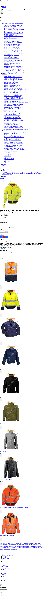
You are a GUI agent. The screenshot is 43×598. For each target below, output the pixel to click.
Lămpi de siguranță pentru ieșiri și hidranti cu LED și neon (11, 139)
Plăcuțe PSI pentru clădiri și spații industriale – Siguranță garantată (12, 96)
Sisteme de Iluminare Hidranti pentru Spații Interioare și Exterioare (12, 146)
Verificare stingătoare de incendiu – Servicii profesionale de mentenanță (13, 148)
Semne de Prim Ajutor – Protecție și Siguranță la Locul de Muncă (12, 46)
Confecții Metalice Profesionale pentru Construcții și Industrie (12, 115)
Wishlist (3, 574)
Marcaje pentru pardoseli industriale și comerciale (10, 86)
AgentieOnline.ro (11, 590)
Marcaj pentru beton (6, 160)
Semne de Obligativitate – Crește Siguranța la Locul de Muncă (12, 44)
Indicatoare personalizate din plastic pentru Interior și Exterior (12, 31)
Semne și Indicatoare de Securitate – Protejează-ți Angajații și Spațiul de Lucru (12, 23)
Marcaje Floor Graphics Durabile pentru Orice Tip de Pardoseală (12, 84)
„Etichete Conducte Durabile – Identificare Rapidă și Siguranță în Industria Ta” (14, 65)
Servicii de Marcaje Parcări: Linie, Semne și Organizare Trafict (12, 101)
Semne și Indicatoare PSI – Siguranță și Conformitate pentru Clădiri (13, 60)
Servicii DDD (30, 172)
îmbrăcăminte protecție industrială (7, 543)
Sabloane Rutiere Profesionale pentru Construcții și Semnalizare (12, 99)
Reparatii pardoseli (4, 174)
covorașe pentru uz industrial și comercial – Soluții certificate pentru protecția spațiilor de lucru (16, 132)
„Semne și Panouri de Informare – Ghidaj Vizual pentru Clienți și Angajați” (14, 72)
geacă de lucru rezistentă (21, 548)
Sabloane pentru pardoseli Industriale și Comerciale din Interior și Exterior (13, 39)
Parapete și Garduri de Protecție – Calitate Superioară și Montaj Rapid (13, 122)
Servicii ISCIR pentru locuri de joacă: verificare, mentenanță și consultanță (13, 143)
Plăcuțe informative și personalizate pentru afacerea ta (11, 94)
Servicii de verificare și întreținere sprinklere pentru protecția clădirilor (13, 142)
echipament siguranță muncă (35, 544)
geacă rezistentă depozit (31, 542)
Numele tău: (2, 252)
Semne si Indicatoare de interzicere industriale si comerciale (11, 58)
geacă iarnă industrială (27, 546)
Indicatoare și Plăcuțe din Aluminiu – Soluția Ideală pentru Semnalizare (13, 33)
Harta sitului (3, 580)
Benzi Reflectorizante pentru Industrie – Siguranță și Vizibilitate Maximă (13, 79)
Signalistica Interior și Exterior (8, 64)
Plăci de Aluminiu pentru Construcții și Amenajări (10, 35)
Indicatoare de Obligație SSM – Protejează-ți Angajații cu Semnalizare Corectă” (14, 29)
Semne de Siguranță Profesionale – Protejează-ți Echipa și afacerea (12, 48)
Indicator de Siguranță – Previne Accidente (9, 34)
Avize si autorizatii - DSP (7, 152)
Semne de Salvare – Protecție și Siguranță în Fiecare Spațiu (11, 47)
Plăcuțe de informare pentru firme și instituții (9, 91)
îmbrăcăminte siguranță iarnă (20, 544)
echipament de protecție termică (4, 549)
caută (10, 10)
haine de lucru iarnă (18, 542)
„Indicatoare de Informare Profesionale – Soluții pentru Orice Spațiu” (13, 67)
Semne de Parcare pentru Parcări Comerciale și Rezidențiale (12, 45)
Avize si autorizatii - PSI (7, 155)
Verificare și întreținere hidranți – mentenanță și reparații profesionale (13, 147)
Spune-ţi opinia (2, 235)
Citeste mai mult (2, 248)
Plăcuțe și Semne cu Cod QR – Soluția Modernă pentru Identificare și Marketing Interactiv (16, 37)
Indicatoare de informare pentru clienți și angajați (10, 28)
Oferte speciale (4, 575)
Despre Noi (3, 565)
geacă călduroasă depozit (26, 547)
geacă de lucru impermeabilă (10, 547)
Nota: (1, 256)
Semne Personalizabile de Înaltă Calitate (9, 54)
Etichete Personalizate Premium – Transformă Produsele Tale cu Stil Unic (13, 26)
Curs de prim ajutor (6, 163)
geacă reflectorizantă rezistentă (23, 543)
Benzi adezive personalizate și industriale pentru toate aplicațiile (12, 76)
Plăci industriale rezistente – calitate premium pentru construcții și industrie (13, 36)
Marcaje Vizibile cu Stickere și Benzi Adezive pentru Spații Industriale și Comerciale (15, 89)
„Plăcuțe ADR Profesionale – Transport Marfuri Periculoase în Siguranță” (13, 104)
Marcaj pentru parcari (6, 161)
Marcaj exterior (22, 173)
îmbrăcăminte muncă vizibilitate (34, 546)
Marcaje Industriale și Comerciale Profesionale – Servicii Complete (12, 85)
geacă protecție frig (13, 545)
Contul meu (3, 572)
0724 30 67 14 (5, 557)
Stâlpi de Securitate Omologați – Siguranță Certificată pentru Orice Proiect (13, 127)
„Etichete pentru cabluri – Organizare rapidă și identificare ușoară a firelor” (13, 66)
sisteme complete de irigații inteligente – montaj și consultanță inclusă (13, 145)
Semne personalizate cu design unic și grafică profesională (11, 55)
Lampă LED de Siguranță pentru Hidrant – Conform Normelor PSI (13, 119)
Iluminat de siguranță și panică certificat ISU (9, 135)
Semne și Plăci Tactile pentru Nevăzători (9, 61)
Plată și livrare (4, 164)
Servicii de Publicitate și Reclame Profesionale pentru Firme (12, 63)
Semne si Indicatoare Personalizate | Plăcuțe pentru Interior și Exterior (13, 59)
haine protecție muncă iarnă (33, 547)
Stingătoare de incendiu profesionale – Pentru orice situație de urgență (13, 128)
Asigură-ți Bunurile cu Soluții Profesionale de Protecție (11, 111)
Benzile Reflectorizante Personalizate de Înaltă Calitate (11, 81)
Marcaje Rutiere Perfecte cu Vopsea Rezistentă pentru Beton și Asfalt (13, 88)
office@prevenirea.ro (6, 559)
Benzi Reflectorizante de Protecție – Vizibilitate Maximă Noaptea (12, 78)
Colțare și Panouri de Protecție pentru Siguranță (10, 114)
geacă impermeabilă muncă (15, 543)
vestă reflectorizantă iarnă (6, 542)
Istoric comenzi (4, 573)
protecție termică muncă (24, 542)
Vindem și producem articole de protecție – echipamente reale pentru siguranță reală (15, 149)
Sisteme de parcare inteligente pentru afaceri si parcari (11, 124)
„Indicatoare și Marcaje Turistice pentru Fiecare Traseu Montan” (12, 69)
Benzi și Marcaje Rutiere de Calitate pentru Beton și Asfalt (11, 80)
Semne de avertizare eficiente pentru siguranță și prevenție (11, 41)
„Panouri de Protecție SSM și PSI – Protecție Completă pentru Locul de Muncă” (14, 70)
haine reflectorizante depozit (6, 544)
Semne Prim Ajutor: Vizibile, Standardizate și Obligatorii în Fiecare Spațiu (13, 56)
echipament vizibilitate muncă (6, 545)
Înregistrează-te (4, 6)
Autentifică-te (4, 7)
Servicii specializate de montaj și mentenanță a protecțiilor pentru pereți (13, 144)
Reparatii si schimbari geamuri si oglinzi (9, 159)
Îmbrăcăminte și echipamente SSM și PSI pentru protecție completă (12, 136)
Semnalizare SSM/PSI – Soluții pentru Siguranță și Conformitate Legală (13, 40)
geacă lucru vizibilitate (13, 542)
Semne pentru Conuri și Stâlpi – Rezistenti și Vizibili (11, 51)
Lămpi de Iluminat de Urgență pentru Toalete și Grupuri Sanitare (12, 138)
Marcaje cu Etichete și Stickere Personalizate (9, 83)
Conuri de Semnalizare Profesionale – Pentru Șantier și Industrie (12, 116)
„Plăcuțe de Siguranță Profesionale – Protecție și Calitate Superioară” (13, 106)
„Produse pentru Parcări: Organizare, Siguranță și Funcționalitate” (12, 107)
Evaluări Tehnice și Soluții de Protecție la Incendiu (10, 133)
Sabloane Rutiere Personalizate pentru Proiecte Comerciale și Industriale (13, 98)
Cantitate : (1, 229)
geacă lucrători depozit (13, 544)
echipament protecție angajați (32, 543)
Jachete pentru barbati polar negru (5, 395)
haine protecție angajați (15, 548)
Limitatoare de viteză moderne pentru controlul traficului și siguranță (13, 121)
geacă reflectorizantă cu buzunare (29, 545)
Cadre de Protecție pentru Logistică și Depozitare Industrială (12, 113)
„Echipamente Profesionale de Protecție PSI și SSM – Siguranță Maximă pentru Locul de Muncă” (15, 129)
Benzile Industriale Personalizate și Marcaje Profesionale (9, 73)
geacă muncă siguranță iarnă (29, 548)
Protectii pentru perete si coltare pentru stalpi (9, 123)
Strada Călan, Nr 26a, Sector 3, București (7, 555)
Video (3, 165)
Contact (3, 166)
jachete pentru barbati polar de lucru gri (6, 479)
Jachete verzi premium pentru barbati (5, 423)
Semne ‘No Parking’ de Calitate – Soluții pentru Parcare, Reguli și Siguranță (14, 62)
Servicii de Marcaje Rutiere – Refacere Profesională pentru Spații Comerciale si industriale (16, 102)
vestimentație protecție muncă (12, 546)
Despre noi (3, 170)
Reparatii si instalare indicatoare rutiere (9, 158)
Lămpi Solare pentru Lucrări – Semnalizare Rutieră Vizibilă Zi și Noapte (13, 120)
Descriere (3, 238)
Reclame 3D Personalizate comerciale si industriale (10, 38)
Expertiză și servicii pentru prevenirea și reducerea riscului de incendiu (13, 134)
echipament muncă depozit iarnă (38, 545)
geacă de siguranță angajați (20, 546)
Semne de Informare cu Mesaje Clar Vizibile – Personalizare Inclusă (13, 42)
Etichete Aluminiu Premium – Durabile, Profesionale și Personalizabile (13, 25)
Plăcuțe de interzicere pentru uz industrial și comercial (11, 92)
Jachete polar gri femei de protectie (5, 451)
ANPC (3, 576)
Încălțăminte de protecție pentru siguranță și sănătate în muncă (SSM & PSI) (14, 137)
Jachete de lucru (2, 367)
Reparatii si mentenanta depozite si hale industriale (10, 141)
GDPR (3, 569)
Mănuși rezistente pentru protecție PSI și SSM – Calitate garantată (12, 140)
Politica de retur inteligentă (5, 568)
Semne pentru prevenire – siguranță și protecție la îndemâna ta (12, 52)
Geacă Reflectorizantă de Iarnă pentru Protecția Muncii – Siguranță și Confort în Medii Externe (14, 507)
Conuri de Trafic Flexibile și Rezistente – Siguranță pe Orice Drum (12, 117)
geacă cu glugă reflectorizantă (4, 546)
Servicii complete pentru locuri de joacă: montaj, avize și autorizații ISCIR (13, 100)
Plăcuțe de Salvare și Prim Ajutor (8, 93)
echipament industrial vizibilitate (7, 548)
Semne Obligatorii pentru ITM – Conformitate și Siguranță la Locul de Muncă (14, 50)
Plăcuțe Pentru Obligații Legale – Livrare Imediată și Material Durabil (13, 95)
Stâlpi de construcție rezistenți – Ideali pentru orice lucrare (11, 125)
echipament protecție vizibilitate (18, 547)
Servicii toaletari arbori (7, 157)
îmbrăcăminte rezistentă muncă (20, 545)
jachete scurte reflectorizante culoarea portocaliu (7, 535)
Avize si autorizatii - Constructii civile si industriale (10, 151)
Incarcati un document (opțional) (4, 227)
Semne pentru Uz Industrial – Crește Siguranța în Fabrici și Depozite (13, 53)
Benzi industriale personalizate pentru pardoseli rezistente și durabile (13, 77)
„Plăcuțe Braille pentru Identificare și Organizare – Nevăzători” (12, 105)
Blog (2, 175)
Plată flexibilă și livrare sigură (6, 566)
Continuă (2, 258)
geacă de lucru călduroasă (28, 544)
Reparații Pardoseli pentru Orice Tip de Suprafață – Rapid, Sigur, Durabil (13, 97)
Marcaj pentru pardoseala (7, 162)
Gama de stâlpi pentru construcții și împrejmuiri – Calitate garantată (12, 118)
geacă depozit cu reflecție (36, 548)
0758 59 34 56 (5, 556)
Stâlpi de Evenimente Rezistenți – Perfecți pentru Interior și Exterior (13, 126)
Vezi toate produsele (4, 74)
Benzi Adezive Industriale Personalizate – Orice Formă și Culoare (12, 75)
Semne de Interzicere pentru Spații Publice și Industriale (11, 43)
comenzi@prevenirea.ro (6, 558)
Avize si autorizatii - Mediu (7, 154)
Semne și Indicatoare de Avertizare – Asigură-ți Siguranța (11, 57)
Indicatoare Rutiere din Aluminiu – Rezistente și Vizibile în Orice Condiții (13, 32)
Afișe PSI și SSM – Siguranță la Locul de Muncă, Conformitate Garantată (13, 24)
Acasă (3, 169)
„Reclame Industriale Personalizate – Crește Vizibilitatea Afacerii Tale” (13, 108)
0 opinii (1, 234)
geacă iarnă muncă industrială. (13, 549)
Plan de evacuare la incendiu (7, 156)
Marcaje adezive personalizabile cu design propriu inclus (11, 82)
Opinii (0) (3, 239)
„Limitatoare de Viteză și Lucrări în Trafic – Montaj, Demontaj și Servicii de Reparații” (15, 103)
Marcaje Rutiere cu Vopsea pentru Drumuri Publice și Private (12, 87)
